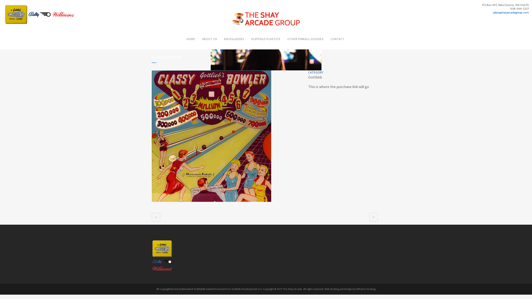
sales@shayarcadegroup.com (511, 12)
